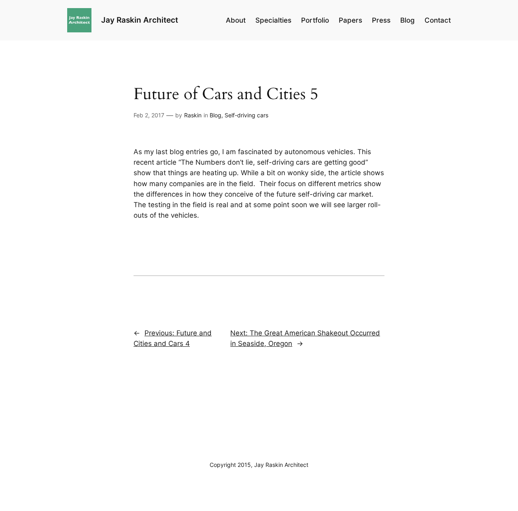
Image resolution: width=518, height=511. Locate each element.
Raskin (193, 115)
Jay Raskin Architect (139, 20)
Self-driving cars (246, 115)
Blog (215, 115)
